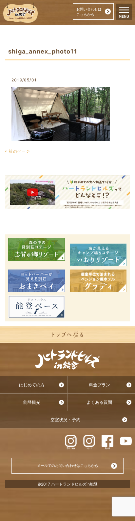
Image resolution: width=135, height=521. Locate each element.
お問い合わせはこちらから (89, 12)
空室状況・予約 (65, 420)
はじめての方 (32, 385)
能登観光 (31, 402)
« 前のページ (17, 151)
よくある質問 (99, 402)
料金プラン (99, 385)
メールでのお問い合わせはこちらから (67, 465)
